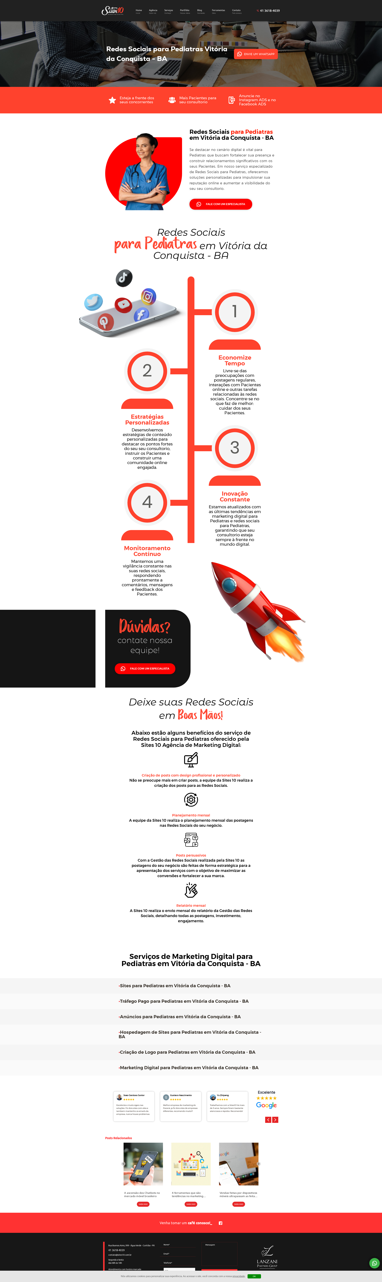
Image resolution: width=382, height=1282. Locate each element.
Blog (201, 11)
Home (139, 11)
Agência (153, 11)
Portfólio (185, 11)
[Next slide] (259, 1164)
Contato (237, 11)
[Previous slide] (123, 1164)
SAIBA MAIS (143, 1204)
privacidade (238, 1276)
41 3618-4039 (270, 11)
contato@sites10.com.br (119, 1255)
